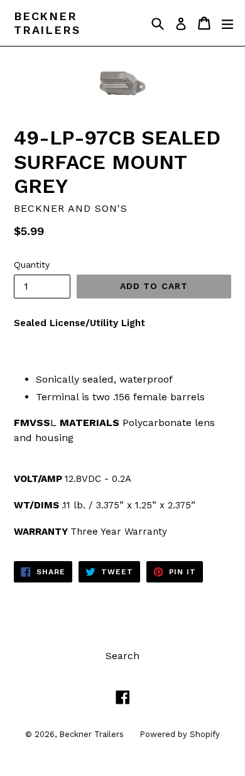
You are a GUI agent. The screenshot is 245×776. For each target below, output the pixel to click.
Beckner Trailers (47, 22)
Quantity (32, 265)
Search (122, 656)
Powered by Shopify (179, 734)
